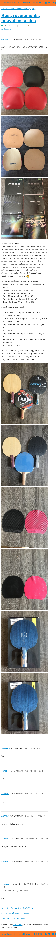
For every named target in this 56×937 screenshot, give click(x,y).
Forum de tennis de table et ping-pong (18, 8)
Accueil (4, 908)
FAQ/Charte (28, 908)
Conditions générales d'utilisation (16, 913)
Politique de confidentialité (13, 918)
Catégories (16, 908)
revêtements (6, 29)
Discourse (17, 925)
